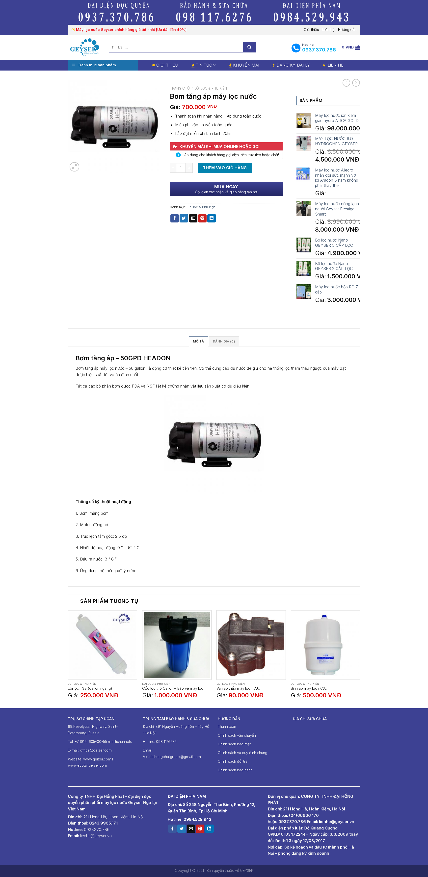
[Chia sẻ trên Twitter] (184, 218)
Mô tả (198, 341)
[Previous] (68, 659)
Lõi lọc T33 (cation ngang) (90, 688)
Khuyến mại (246, 65)
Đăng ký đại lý (293, 65)
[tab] (198, 341)
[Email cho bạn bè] (193, 218)
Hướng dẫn (347, 29)
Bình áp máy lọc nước (309, 688)
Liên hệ (328, 29)
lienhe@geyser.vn (336, 821)
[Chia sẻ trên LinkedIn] (211, 218)
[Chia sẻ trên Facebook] (174, 218)
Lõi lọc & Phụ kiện (210, 88)
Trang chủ (180, 88)
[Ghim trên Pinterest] (202, 218)
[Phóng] (74, 167)
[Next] (360, 659)
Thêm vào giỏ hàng (225, 167)
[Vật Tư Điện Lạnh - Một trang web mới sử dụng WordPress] (84, 47)
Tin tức (204, 65)
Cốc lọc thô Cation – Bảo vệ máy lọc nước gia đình (172, 688)
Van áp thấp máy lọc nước (238, 688)
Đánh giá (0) (224, 341)
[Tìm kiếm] (249, 47)
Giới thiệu (311, 29)
